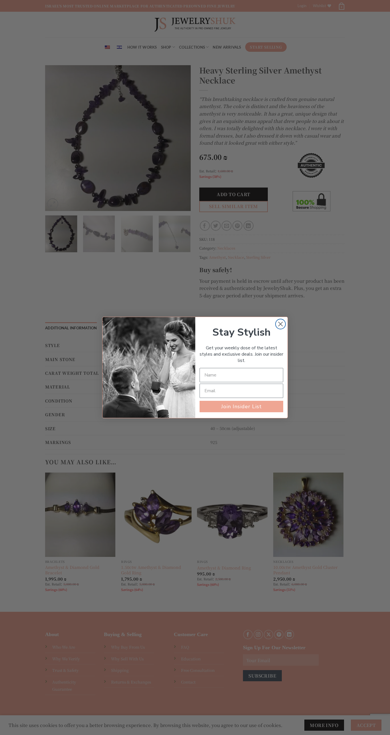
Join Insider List (241, 406)
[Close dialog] (281, 324)
